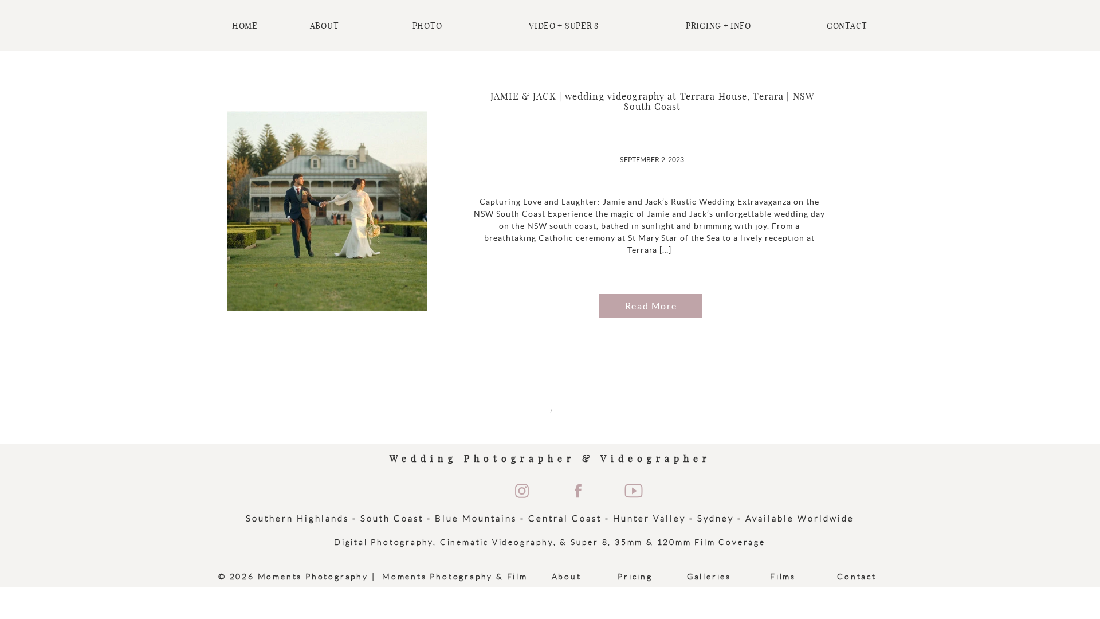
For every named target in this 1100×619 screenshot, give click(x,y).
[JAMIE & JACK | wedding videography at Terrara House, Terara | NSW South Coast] (327, 211)
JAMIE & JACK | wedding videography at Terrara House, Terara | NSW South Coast (652, 102)
